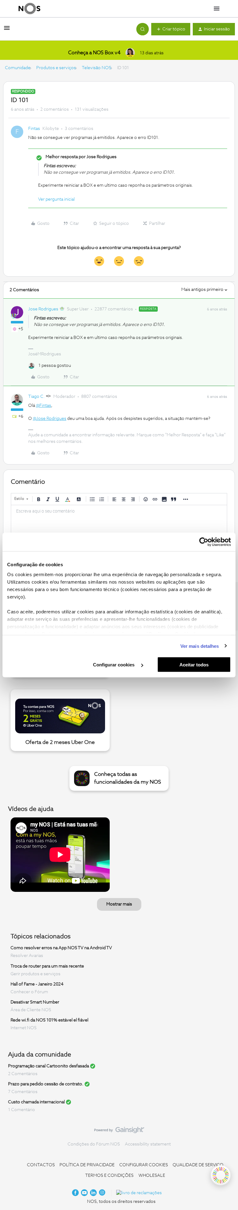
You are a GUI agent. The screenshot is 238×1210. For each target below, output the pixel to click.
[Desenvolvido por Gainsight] (119, 1131)
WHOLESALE (152, 1175)
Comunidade (17, 68)
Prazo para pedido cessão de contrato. (45, 1084)
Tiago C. (36, 396)
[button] (7, 30)
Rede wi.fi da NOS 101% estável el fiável (49, 1020)
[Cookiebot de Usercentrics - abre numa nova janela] (204, 542)
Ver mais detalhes (199, 645)
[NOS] (29, 9)
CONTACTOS (41, 1165)
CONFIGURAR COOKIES (143, 1165)
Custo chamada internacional (36, 1102)
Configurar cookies (114, 664)
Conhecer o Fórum (29, 992)
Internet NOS (24, 1028)
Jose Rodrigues (43, 309)
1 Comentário (21, 1110)
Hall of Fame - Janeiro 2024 (37, 984)
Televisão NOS (96, 68)
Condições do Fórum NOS (94, 1144)
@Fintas (43, 405)
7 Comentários (22, 1092)
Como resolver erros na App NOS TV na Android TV (61, 948)
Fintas (34, 129)
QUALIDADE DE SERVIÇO (198, 1165)
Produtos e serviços (56, 68)
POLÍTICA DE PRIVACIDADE (87, 1165)
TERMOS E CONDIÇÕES (109, 1175)
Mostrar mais (119, 904)
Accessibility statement (148, 1144)
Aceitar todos (194, 664)
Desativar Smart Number (35, 1002)
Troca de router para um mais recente (47, 966)
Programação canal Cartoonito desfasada (48, 1066)
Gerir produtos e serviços (35, 974)
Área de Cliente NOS (31, 1010)
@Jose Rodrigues (49, 418)
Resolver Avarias (27, 956)
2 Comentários (22, 1074)
